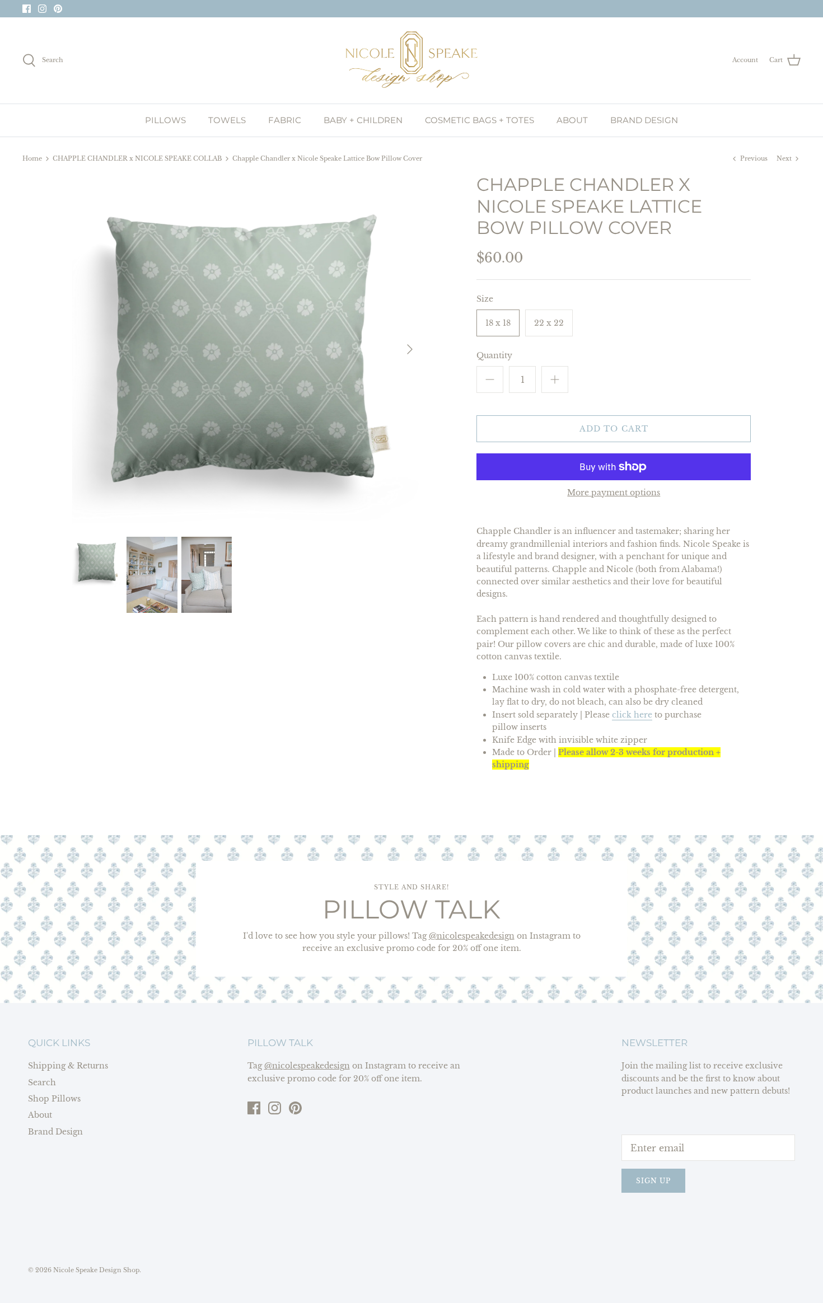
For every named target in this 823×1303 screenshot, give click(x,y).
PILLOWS (165, 120)
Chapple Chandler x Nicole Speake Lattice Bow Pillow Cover (327, 158)
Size (484, 299)
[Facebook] (26, 8)
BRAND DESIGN (644, 120)
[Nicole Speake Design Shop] (411, 60)
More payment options (613, 493)
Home (32, 158)
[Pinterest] (58, 8)
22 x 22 (549, 323)
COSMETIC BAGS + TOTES (479, 120)
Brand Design (55, 1132)
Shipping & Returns (68, 1066)
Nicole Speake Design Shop (96, 1270)
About (40, 1115)
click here (632, 715)
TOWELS (227, 120)
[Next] (410, 349)
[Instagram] (42, 8)
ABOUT (572, 120)
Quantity (494, 355)
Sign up (653, 1181)
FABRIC (284, 120)
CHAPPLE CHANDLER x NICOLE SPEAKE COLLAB (137, 158)
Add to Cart (613, 429)
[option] (247, 349)
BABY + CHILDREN (363, 120)
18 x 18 (498, 323)
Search (42, 1082)
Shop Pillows (54, 1099)
